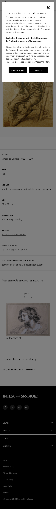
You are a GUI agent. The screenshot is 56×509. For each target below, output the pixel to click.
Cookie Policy (29, 59)
